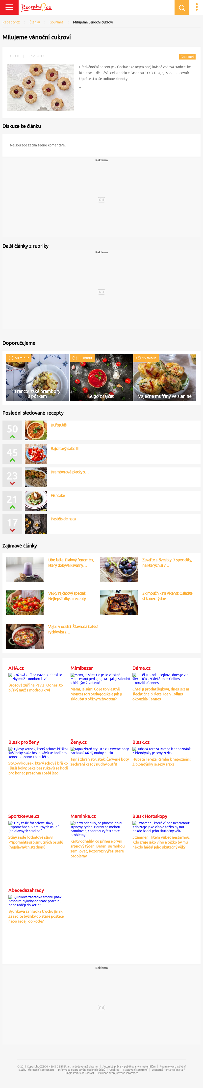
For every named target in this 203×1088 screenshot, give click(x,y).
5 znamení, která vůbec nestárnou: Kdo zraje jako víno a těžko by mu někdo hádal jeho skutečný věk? (161, 842)
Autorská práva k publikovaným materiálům (128, 1066)
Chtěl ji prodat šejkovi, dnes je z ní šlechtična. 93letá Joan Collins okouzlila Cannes (160, 694)
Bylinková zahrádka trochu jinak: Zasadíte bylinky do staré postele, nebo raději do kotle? (36, 916)
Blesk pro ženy (23, 742)
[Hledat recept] (182, 7)
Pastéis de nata (63, 519)
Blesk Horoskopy (149, 816)
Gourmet (56, 22)
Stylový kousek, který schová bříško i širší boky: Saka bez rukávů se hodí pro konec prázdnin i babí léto (38, 768)
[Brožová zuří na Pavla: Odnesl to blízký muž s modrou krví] (38, 676)
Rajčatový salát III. (65, 448)
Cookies (114, 1069)
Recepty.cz (11, 22)
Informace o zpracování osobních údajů (81, 1069)
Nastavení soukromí (135, 1069)
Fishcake (58, 495)
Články (34, 22)
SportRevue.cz (23, 816)
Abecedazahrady (26, 890)
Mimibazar (82, 668)
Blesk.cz (141, 742)
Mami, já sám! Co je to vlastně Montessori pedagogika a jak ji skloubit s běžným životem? (96, 694)
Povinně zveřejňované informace (118, 1072)
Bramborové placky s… (70, 472)
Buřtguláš (59, 425)
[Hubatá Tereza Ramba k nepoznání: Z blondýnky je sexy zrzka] (162, 750)
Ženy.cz (79, 742)
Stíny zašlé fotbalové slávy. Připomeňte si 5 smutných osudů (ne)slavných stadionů (35, 842)
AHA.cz (16, 668)
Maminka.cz (83, 816)
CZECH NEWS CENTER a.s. (55, 1066)
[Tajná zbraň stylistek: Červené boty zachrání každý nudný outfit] (101, 750)
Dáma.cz (141, 668)
